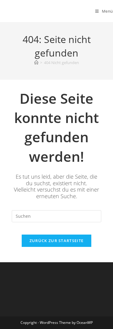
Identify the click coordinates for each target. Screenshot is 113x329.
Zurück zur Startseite (56, 240)
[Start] (36, 62)
